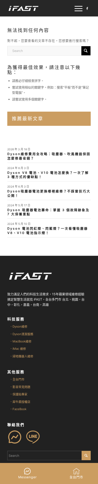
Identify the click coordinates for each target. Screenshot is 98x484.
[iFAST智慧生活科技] (40, 8)
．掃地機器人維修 (21, 356)
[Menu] (76, 8)
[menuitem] (76, 8)
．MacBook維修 (20, 341)
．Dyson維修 (18, 326)
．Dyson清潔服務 (21, 334)
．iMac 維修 (18, 348)
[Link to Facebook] (87, 8)
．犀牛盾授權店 (20, 401)
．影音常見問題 (20, 387)
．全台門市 (17, 379)
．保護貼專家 (18, 394)
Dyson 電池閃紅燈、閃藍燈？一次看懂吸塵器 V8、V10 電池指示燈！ (47, 230)
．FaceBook (18, 409)
